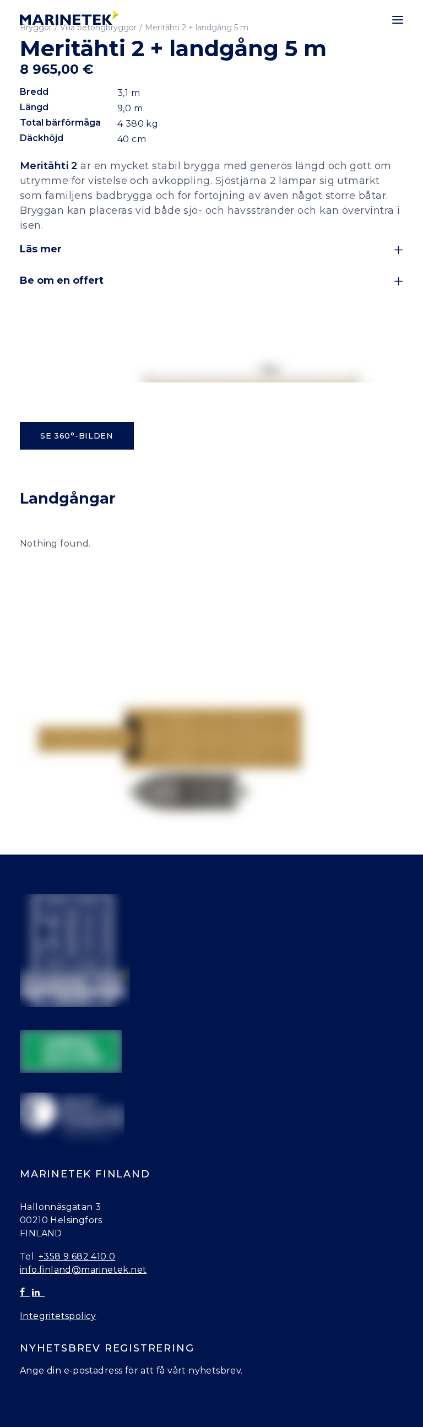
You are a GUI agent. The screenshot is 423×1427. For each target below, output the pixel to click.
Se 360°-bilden (76, 436)
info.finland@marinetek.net (83, 1269)
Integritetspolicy (58, 1316)
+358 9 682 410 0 (77, 1256)
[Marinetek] (69, 17)
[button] (397, 20)
